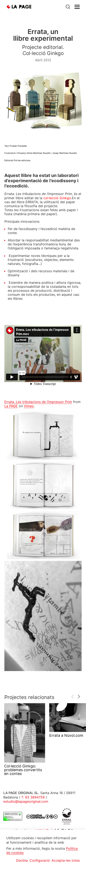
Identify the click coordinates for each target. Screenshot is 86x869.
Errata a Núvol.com (66, 735)
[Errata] (43, 435)
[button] (79, 696)
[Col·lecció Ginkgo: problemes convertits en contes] (24, 733)
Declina (22, 860)
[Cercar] (67, 6)
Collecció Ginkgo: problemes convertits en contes (23, 770)
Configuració (39, 860)
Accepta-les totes (66, 860)
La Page (19, 7)
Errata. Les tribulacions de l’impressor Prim (38, 402)
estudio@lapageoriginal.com (25, 801)
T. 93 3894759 (33, 797)
